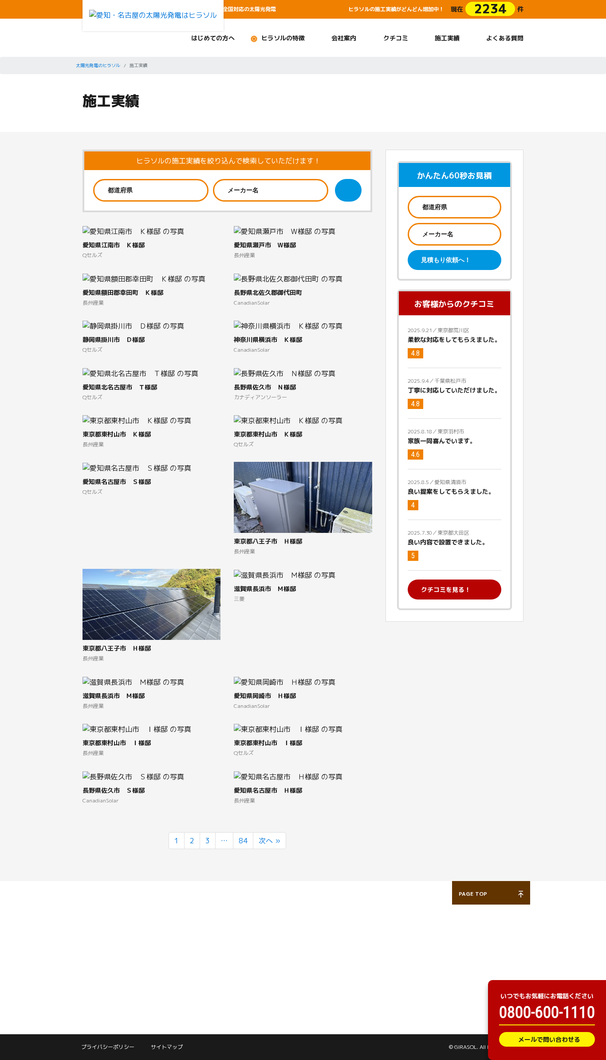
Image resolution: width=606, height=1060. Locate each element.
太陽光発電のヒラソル (98, 65)
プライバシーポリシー (107, 1047)
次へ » (269, 841)
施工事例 (169, 952)
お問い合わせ (327, 926)
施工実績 (447, 38)
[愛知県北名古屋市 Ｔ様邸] (140, 372)
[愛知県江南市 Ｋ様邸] (133, 231)
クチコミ (395, 38)
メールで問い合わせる (549, 1039)
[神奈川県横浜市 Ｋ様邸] (288, 325)
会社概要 (245, 968)
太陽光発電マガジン (108, 978)
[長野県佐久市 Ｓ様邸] (133, 776)
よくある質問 (504, 38)
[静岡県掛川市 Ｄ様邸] (133, 325)
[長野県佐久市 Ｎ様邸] (284, 372)
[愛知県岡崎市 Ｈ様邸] (284, 681)
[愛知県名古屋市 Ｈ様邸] (288, 776)
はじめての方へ (213, 38)
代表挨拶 (245, 952)
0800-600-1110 (547, 1012)
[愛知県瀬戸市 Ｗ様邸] (284, 231)
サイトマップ (167, 1047)
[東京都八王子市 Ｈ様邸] (303, 513)
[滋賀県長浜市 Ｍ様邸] (284, 574)
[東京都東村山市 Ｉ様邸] (137, 729)
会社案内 (343, 38)
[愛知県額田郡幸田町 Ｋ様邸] (144, 278)
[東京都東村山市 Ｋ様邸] (137, 420)
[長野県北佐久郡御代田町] (288, 278)
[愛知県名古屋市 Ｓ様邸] (137, 467)
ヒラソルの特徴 (283, 38)
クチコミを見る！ (446, 589)
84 (243, 841)
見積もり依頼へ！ (446, 259)
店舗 (239, 983)
